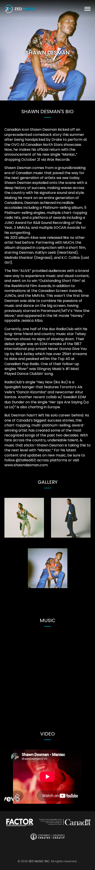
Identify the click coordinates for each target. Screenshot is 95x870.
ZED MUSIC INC (38, 861)
